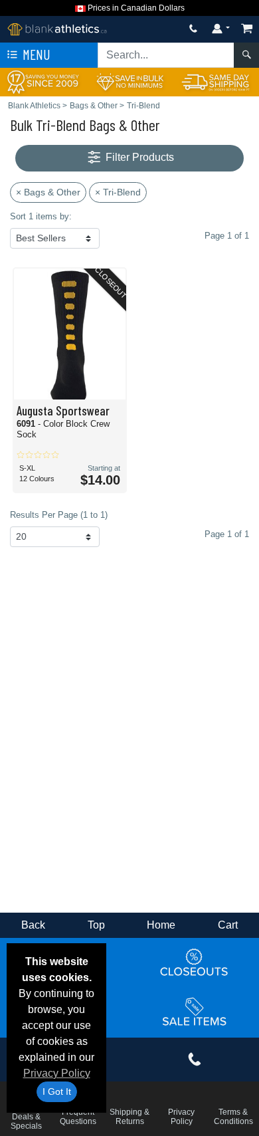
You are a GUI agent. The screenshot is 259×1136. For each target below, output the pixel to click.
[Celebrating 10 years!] (43, 81)
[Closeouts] (194, 962)
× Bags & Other (48, 192)
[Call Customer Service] (193, 28)
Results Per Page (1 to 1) (59, 515)
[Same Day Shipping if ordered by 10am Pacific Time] (216, 81)
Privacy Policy (56, 1073)
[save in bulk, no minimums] (129, 81)
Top (96, 925)
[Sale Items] (194, 1012)
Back (33, 925)
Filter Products (138, 157)
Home (161, 925)
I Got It (57, 1091)
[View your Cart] (247, 28)
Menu (35, 54)
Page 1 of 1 (227, 534)
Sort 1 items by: (41, 216)
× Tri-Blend (118, 192)
